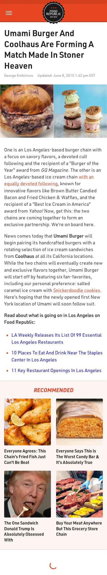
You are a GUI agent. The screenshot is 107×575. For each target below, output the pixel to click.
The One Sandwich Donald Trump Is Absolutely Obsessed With (24, 531)
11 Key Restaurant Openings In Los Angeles (56, 370)
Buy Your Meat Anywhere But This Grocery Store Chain (79, 528)
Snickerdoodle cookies (76, 290)
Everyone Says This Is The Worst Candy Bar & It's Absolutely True (77, 456)
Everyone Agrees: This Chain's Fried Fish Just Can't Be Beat (25, 456)
